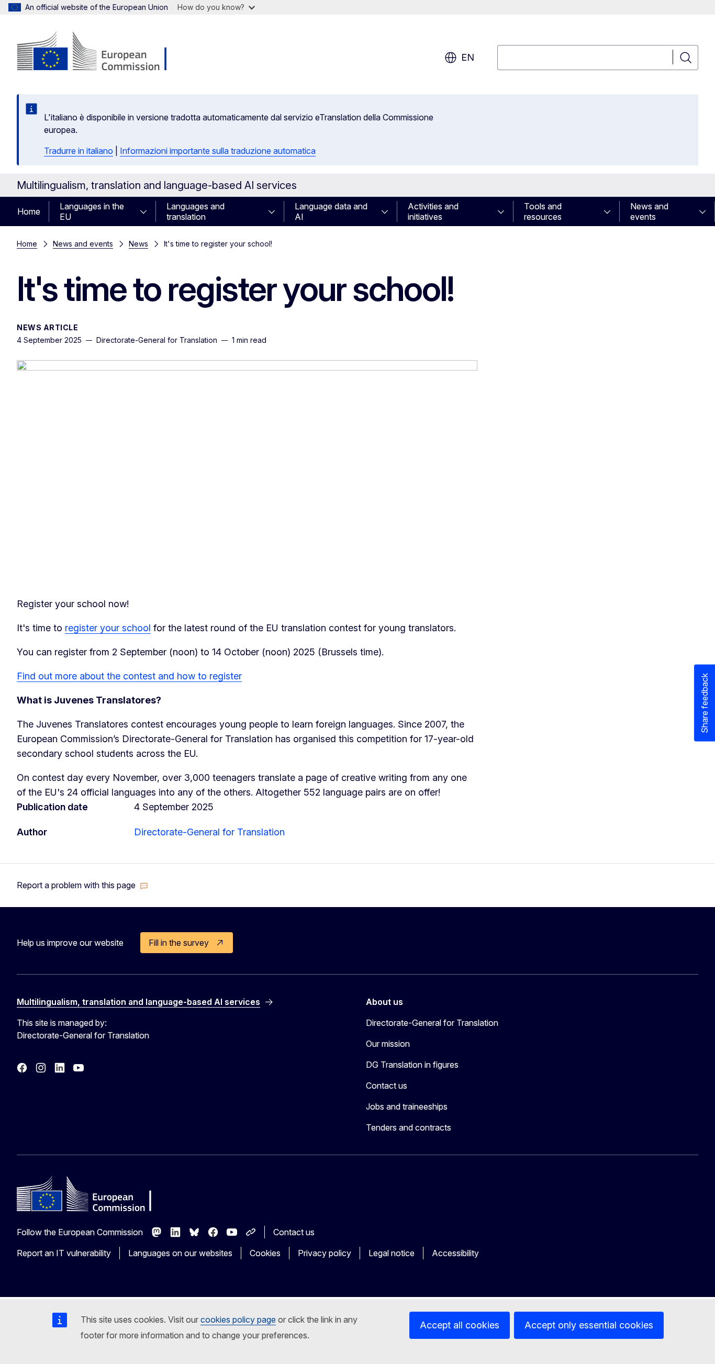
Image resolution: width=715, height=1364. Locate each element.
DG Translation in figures (412, 1064)
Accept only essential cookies (588, 1325)
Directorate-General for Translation (209, 831)
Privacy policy (324, 1253)
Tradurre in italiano (78, 151)
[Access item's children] (146, 211)
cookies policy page (238, 1319)
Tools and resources (543, 211)
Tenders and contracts (408, 1127)
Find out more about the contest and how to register (129, 675)
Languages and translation (195, 211)
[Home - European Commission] (101, 52)
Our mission (388, 1043)
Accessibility (455, 1253)
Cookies (265, 1253)
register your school (108, 627)
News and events (649, 211)
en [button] (467, 57)
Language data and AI (331, 211)
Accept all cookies (459, 1325)
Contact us (386, 1085)
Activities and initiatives (433, 211)
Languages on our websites (180, 1253)
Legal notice (391, 1253)
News (138, 243)
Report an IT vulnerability (64, 1253)
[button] (82, 885)
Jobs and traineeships (407, 1106)
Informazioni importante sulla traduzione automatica (218, 151)
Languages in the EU (92, 211)
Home (28, 211)
